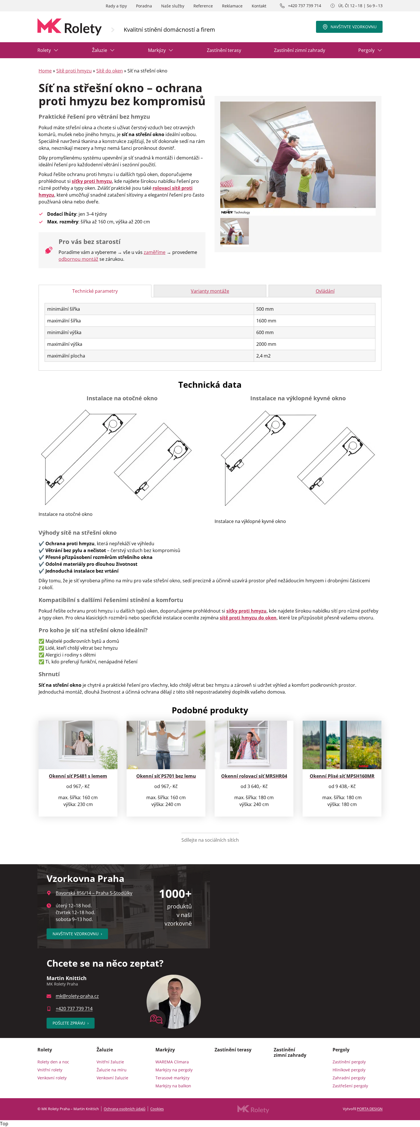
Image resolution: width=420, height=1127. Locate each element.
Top (4, 1123)
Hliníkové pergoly (349, 1070)
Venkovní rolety (52, 1077)
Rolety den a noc (53, 1062)
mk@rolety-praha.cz (77, 996)
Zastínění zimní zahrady (299, 50)
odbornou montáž (78, 259)
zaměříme (154, 252)
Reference (203, 6)
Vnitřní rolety (49, 1070)
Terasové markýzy (172, 1077)
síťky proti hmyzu (92, 181)
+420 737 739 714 (304, 5)
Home (45, 71)
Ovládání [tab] (325, 291)
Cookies (157, 1108)
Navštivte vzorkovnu (354, 26)
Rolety (44, 50)
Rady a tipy (116, 6)
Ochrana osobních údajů (124, 1108)
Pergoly (366, 50)
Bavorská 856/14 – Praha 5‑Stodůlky (94, 893)
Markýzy (157, 50)
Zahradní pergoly (349, 1077)
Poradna (144, 6)
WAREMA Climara (172, 1062)
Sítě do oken (109, 71)
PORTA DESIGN (370, 1108)
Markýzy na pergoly (174, 1070)
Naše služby (172, 6)
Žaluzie (99, 50)
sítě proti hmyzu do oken (248, 618)
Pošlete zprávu (71, 1023)
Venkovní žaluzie (112, 1077)
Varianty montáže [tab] (210, 291)
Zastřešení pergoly (350, 1085)
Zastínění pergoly (349, 1062)
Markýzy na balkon (173, 1085)
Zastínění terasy (224, 50)
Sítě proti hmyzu (74, 71)
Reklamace (232, 6)
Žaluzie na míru (112, 1070)
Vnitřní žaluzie (110, 1062)
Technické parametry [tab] (95, 291)
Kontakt (259, 6)
